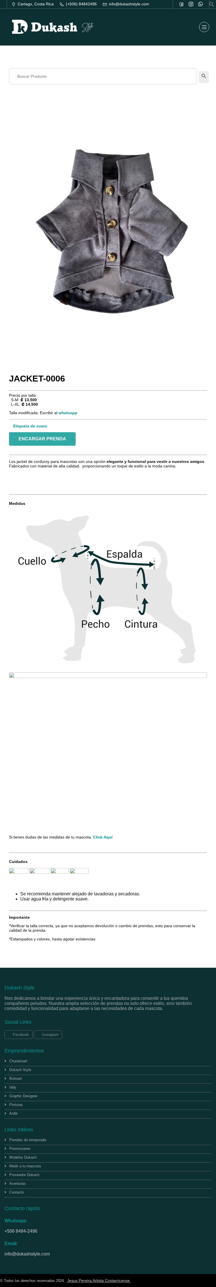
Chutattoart (18, 1061)
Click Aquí (102, 837)
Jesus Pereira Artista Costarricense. (99, 1280)
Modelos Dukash (23, 1157)
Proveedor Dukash (24, 1175)
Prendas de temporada (27, 1140)
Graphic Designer (23, 1096)
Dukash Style (20, 1070)
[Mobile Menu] (204, 27)
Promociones (20, 1149)
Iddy (12, 1087)
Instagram (49, 1034)
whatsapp (67, 413)
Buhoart (15, 1078)
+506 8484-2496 (20, 1231)
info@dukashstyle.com (27, 1254)
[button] (212, 5)
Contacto (16, 1192)
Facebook (20, 1034)
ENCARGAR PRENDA (42, 438)
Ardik (13, 1113)
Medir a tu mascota (25, 1166)
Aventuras (17, 1183)
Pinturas (16, 1105)
